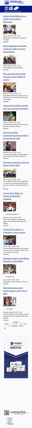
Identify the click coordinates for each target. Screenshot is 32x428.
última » (21, 325)
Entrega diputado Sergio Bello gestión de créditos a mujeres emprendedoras (14, 48)
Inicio (6, 8)
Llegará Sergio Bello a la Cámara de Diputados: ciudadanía (13, 196)
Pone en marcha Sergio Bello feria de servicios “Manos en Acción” (14, 76)
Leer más (6, 41)
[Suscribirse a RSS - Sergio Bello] (4, 328)
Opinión (16, 8)
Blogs (19, 8)
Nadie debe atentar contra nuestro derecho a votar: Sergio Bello (15, 290)
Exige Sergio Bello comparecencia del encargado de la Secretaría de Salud (15, 135)
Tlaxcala (10, 418)
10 (25, 324)
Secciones (11, 8)
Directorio (10, 423)
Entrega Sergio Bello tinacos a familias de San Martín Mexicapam (15, 19)
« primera (15, 322)
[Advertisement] (17, 391)
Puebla (9, 422)
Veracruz (10, 420)
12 (10, 325)
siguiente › (15, 325)
